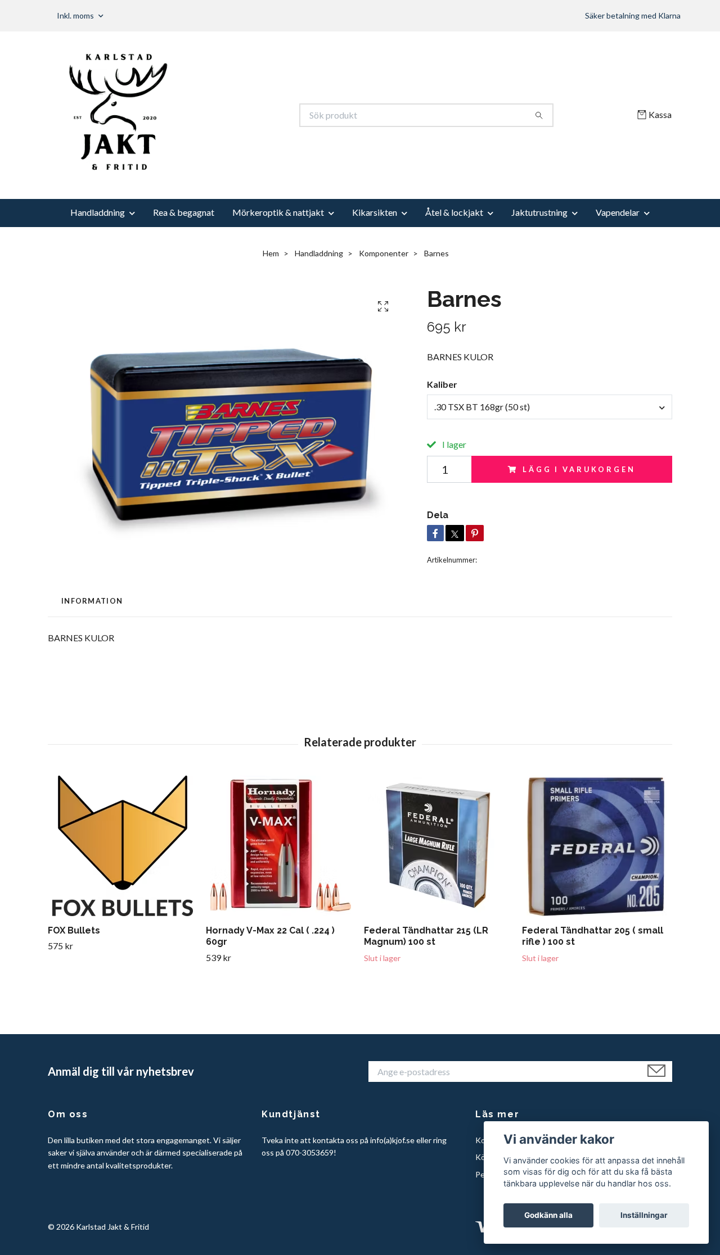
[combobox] (549, 407)
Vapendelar (618, 212)
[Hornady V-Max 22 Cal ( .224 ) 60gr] (281, 846)
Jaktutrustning (539, 212)
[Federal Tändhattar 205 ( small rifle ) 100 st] (597, 846)
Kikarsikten (374, 212)
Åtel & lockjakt (454, 212)
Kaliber (442, 384)
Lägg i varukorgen (579, 469)
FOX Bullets (74, 930)
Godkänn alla (548, 1215)
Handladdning (97, 212)
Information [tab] (92, 600)
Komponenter (383, 253)
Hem (271, 253)
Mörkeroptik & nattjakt (278, 212)
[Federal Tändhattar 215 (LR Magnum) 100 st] (439, 846)
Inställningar (644, 1215)
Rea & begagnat (183, 212)
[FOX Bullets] (122, 846)
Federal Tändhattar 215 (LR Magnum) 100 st (426, 936)
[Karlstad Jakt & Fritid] (204, 115)
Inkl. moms (76, 15)
